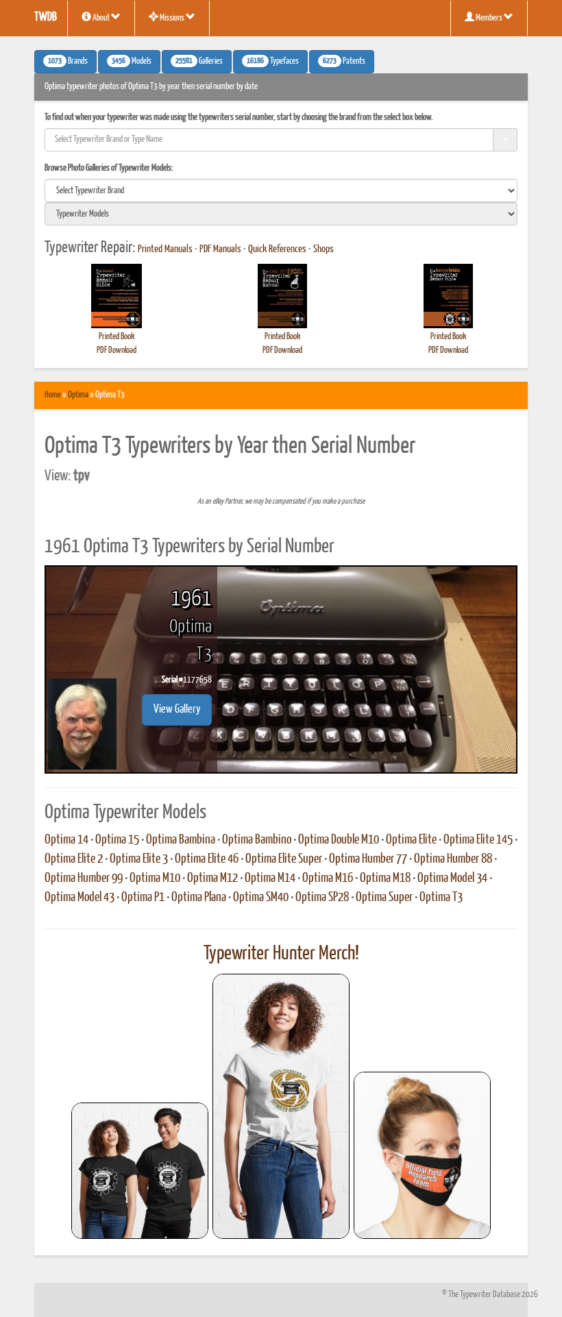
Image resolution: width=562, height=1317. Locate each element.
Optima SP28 (322, 897)
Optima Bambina (180, 840)
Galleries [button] (199, 61)
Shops (323, 249)
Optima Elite (411, 840)
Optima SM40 (261, 897)
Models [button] (131, 61)
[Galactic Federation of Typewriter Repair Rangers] (281, 1107)
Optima (78, 395)
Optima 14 (66, 840)
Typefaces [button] (273, 61)
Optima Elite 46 (207, 859)
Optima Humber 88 (453, 859)
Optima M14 (270, 878)
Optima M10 (155, 878)
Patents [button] (344, 61)
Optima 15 (117, 840)
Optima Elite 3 (139, 859)
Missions (172, 18)
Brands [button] (68, 61)
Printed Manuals (165, 249)
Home (53, 395)
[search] (281, 190)
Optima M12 (212, 878)
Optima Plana (198, 897)
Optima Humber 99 (84, 878)
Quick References (277, 249)
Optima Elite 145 (478, 840)
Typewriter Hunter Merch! (281, 953)
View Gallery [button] (177, 709)
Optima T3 (441, 897)
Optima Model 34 (452, 878)
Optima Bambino (256, 840)
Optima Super (384, 897)
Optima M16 (327, 878)
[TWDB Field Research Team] (422, 1155)
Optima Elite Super (283, 859)
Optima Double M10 (338, 840)
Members (489, 18)
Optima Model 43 (79, 897)
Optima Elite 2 (74, 859)
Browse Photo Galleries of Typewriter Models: (109, 168)
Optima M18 (385, 878)
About (101, 18)
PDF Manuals (220, 249)
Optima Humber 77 (368, 859)
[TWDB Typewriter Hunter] (139, 1171)
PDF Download (116, 350)
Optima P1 (142, 897)
